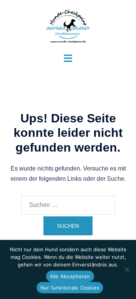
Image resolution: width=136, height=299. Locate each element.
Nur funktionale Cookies (70, 288)
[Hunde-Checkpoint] (68, 26)
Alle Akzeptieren (70, 276)
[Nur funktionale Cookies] (126, 269)
